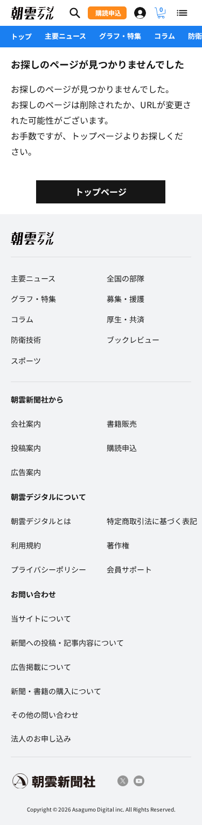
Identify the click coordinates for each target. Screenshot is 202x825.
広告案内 (26, 472)
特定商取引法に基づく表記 (152, 521)
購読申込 (122, 447)
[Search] (74, 13)
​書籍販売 (122, 423)
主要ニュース (65, 36)
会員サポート (129, 569)
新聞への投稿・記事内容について (67, 642)
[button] (161, 13)
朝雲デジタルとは (41, 521)
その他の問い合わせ (45, 714)
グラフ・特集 (120, 36)
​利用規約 (26, 545)
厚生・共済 (125, 319)
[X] (122, 780)
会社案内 (26, 423)
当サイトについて (41, 618)
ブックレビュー (133, 339)
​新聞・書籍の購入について (56, 691)
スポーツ (26, 360)
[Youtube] (139, 780)
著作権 (118, 545)
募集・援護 (125, 298)
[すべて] (182, 13)
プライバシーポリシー (48, 569)
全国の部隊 (125, 278)
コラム (164, 36)
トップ (21, 36)
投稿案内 (26, 447)
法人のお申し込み (41, 738)
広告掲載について (41, 666)
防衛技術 (26, 339)
